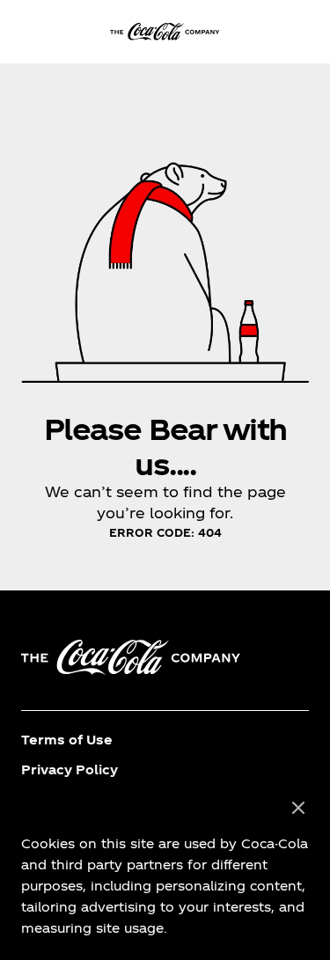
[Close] (298, 808)
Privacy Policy (69, 769)
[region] (165, 868)
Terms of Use (67, 739)
